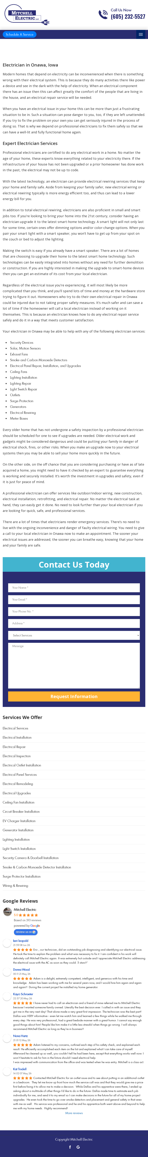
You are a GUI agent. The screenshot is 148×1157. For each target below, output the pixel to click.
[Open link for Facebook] (70, 1147)
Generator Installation (18, 830)
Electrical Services (15, 728)
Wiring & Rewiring (15, 886)
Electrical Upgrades (17, 793)
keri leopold (20, 941)
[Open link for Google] (78, 1147)
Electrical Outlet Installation (22, 765)
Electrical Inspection (17, 756)
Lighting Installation (16, 839)
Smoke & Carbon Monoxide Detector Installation (37, 867)
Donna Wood (21, 970)
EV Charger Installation (19, 821)
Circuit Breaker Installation (21, 811)
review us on (24, 932)
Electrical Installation (17, 737)
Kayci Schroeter (23, 994)
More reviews (74, 1113)
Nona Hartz (20, 1036)
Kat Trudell (20, 1069)
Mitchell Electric (25, 910)
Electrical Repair (14, 747)
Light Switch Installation (19, 849)
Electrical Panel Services (20, 775)
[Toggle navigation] (140, 34)
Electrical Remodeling (18, 784)
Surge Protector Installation (21, 876)
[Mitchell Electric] (27, 14)
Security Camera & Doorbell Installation (30, 858)
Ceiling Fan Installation (18, 802)
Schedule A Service (19, 34)
